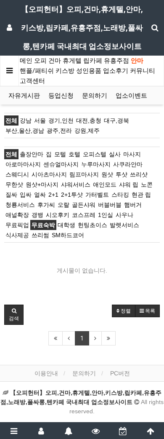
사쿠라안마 (128, 164)
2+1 (53, 194)
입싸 (26, 194)
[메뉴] (13, 430)
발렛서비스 (124, 225)
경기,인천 (61, 120)
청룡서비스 (20, 204)
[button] (14, 315)
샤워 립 (128, 184)
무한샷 (14, 184)
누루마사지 (96, 164)
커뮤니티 (142, 71)
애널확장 (17, 214)
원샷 (107, 174)
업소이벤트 (131, 95)
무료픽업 (17, 225)
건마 (54, 60)
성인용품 (88, 71)
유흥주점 (116, 60)
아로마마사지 (23, 164)
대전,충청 (88, 120)
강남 (26, 120)
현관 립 (141, 194)
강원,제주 (87, 130)
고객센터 (32, 81)
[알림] (68, 430)
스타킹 (120, 194)
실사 (115, 154)
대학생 (66, 225)
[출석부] (123, 430)
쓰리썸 (40, 235)
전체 (11, 120)
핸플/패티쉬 (37, 71)
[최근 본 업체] (95, 430)
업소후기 (115, 71)
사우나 (124, 214)
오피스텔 (94, 154)
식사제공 (17, 235)
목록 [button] (149, 311)
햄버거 (133, 204)
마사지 (132, 154)
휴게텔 (72, 60)
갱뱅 (37, 214)
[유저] (41, 430)
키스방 (65, 71)
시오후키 (57, 214)
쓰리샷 (139, 174)
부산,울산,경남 (24, 130)
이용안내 (46, 373)
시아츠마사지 (49, 174)
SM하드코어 (68, 235)
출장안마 (31, 154)
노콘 (147, 184)
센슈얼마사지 (61, 164)
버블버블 (110, 204)
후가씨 (46, 204)
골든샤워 (83, 204)
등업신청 (61, 95)
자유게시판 (24, 95)
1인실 (105, 214)
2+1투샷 (72, 194)
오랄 (63, 204)
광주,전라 (59, 130)
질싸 (11, 194)
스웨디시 (17, 174)
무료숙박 (43, 225)
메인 (26, 60)
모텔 (60, 154)
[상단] (150, 430)
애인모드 (104, 184)
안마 (137, 60)
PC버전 (120, 373)
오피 (40, 60)
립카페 (92, 60)
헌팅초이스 (92, 225)
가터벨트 (97, 194)
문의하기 (94, 95)
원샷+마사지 (42, 184)
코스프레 (83, 214)
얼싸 (40, 194)
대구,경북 (116, 120)
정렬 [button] (125, 311)
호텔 (74, 154)
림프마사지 (84, 174)
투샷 (121, 174)
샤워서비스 (75, 184)
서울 (40, 120)
